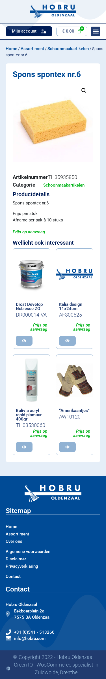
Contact (13, 576)
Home (11, 48)
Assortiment (32, 48)
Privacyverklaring (22, 566)
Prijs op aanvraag (29, 231)
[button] (84, 91)
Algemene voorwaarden (28, 551)
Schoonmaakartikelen (68, 48)
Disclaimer (16, 558)
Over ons (14, 541)
